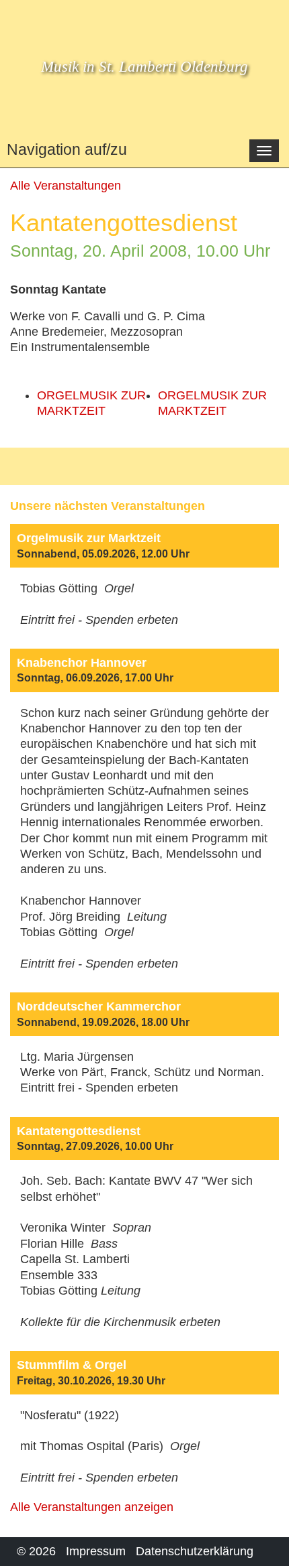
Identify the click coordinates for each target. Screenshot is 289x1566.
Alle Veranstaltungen (65, 185)
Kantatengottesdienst (78, 1131)
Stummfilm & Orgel (71, 1365)
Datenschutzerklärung (194, 1551)
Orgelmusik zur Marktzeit (89, 538)
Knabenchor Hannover (82, 662)
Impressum (96, 1551)
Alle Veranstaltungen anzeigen (91, 1507)
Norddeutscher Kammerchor (99, 1006)
